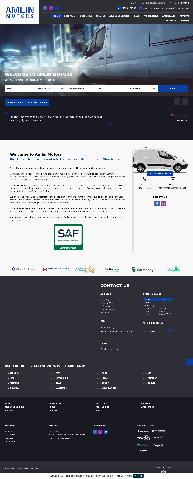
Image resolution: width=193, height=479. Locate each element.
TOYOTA (12, 388)
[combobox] (20, 88)
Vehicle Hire (151, 16)
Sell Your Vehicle (160, 173)
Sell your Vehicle (119, 16)
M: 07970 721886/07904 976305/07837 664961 (67, 435)
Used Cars (86, 16)
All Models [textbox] (44, 88)
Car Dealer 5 (168, 468)
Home (56, 16)
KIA (146, 373)
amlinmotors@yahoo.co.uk (173, 188)
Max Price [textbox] (135, 88)
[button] (189, 362)
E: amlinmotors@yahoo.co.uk (60, 438)
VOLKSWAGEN (106, 388)
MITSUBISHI (59, 378)
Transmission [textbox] (76, 88)
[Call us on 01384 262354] (144, 179)
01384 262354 (128, 8)
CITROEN (12, 373)
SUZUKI (148, 383)
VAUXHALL (59, 388)
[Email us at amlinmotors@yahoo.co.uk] (57, 8)
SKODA (102, 383)
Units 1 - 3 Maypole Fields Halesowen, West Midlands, (160, 3)
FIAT (56, 373)
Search (173, 88)
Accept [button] (138, 476)
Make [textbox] (10, 88)
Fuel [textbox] (101, 88)
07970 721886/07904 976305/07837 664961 (166, 8)
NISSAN (102, 378)
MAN (10, 378)
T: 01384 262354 (55, 431)
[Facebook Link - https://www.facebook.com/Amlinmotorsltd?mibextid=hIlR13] (45, 8)
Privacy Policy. (32, 468)
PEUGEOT (149, 378)
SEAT (56, 383)
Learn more (126, 476)
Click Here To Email (109, 349)
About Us (171, 20)
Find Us (185, 20)
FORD (102, 373)
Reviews (184, 16)
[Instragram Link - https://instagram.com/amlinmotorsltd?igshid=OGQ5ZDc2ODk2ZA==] (51, 8)
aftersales (168, 16)
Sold (137, 16)
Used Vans (70, 16)
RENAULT (12, 383)
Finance (100, 16)
